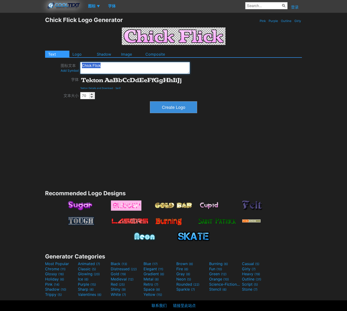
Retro (151, 284)
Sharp (86, 289)
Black (119, 263)
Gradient (154, 273)
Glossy (54, 273)
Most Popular (57, 263)
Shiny (118, 289)
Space (152, 289)
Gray (183, 273)
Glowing (89, 273)
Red (118, 284)
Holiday (54, 279)
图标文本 (70, 67)
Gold (118, 273)
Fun (215, 269)
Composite (155, 54)
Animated (89, 263)
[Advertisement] (22, 87)
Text (52, 54)
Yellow (153, 294)
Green (218, 273)
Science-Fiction (225, 284)
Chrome (55, 269)
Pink (263, 21)
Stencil (218, 289)
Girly (297, 21)
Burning (218, 263)
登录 (295, 7)
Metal (151, 279)
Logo (77, 54)
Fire (182, 269)
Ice (83, 279)
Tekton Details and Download (96, 88)
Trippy (53, 294)
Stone (250, 289)
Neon (183, 279)
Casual (250, 263)
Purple (273, 21)
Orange (219, 279)
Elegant (153, 269)
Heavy (251, 273)
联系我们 (159, 305)
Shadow (104, 54)
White (118, 294)
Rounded (187, 284)
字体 (75, 79)
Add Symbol (70, 70)
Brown (184, 263)
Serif (118, 88)
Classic (87, 269)
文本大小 (71, 95)
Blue (151, 263)
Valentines (90, 294)
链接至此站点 (184, 305)
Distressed (124, 269)
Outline (286, 21)
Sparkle (185, 289)
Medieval (122, 279)
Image (126, 54)
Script (250, 284)
